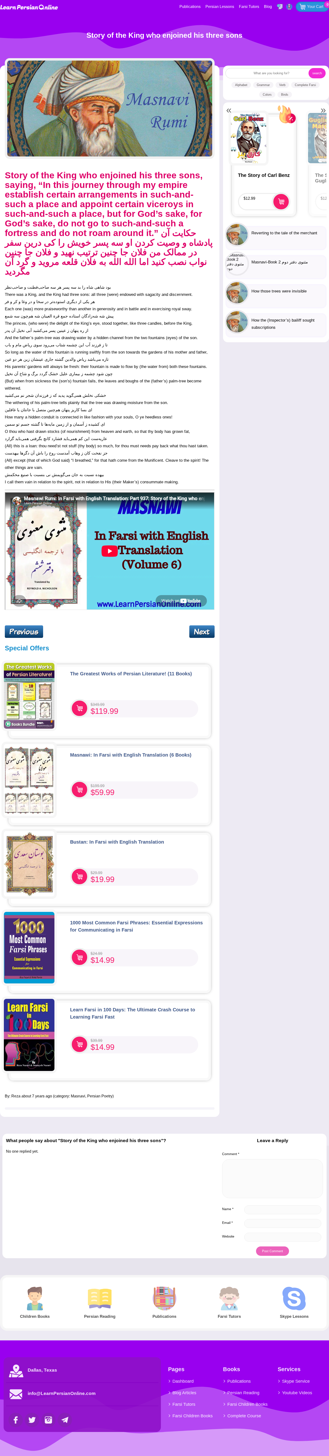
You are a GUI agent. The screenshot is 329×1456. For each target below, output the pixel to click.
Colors (267, 94)
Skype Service (296, 1381)
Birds (284, 94)
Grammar (263, 85)
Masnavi (78, 1096)
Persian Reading (243, 1392)
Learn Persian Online (29, 7)
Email (227, 1223)
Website (228, 1236)
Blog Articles (184, 1392)
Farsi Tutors (249, 7)
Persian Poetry (99, 1096)
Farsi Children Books (192, 1415)
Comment (230, 1154)
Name (227, 1209)
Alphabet (241, 85)
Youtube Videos (297, 1392)
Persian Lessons (219, 7)
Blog (268, 7)
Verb (282, 85)
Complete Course (244, 1415)
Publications (190, 7)
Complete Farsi (305, 85)
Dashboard (183, 1381)
